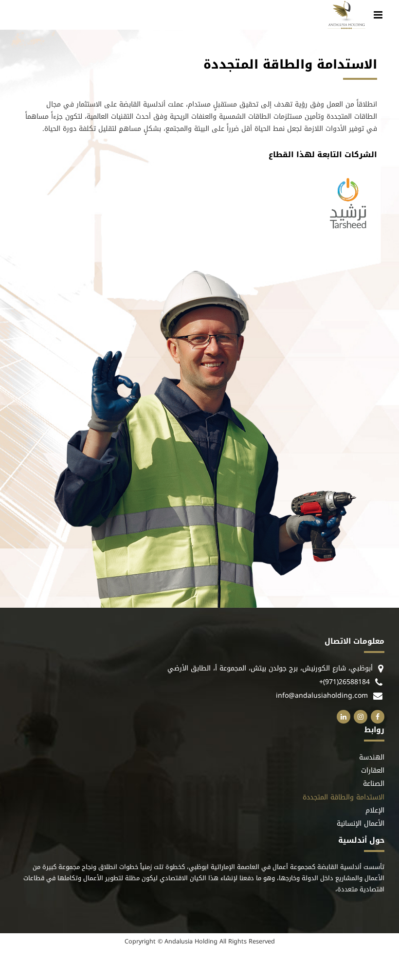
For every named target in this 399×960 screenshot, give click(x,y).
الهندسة (371, 758)
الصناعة (373, 784)
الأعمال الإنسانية (360, 824)
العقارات (372, 771)
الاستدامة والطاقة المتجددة (343, 798)
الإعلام (374, 811)
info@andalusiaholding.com (322, 695)
